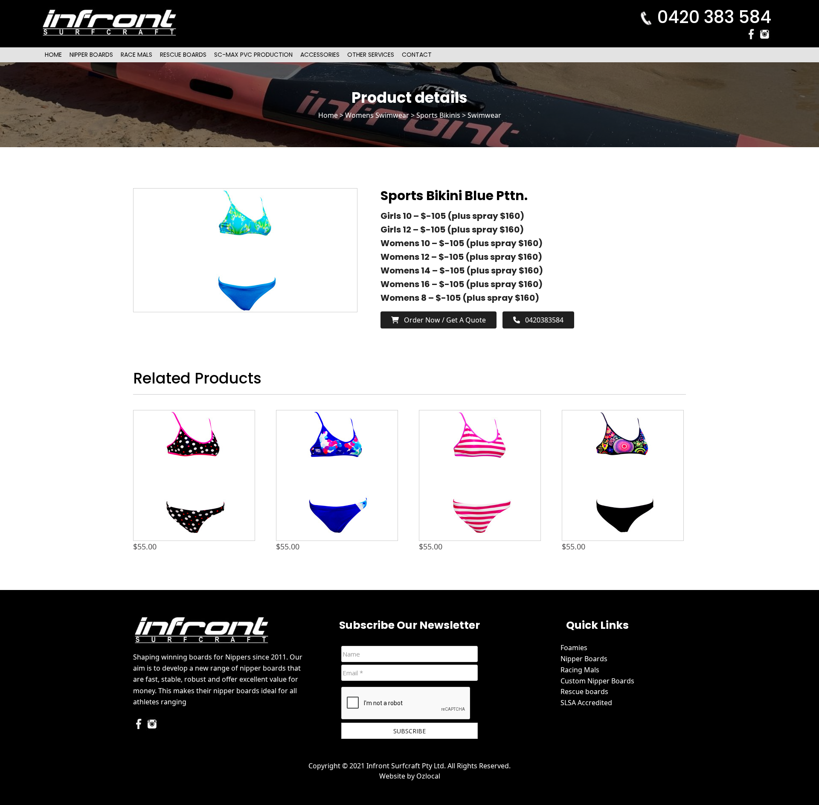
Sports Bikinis (438, 115)
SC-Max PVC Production (253, 54)
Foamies (574, 647)
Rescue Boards (183, 54)
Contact (417, 54)
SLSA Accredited (586, 702)
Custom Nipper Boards (597, 681)
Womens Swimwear (377, 115)
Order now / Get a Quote (442, 320)
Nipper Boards (91, 54)
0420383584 (541, 320)
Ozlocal (428, 776)
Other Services (370, 54)
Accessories (320, 54)
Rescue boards (584, 691)
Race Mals (136, 54)
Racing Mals (580, 669)
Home (53, 54)
